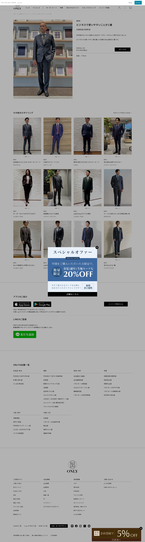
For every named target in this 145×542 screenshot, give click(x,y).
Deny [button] (130, 2)
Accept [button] (138, 2)
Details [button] (19, 2)
